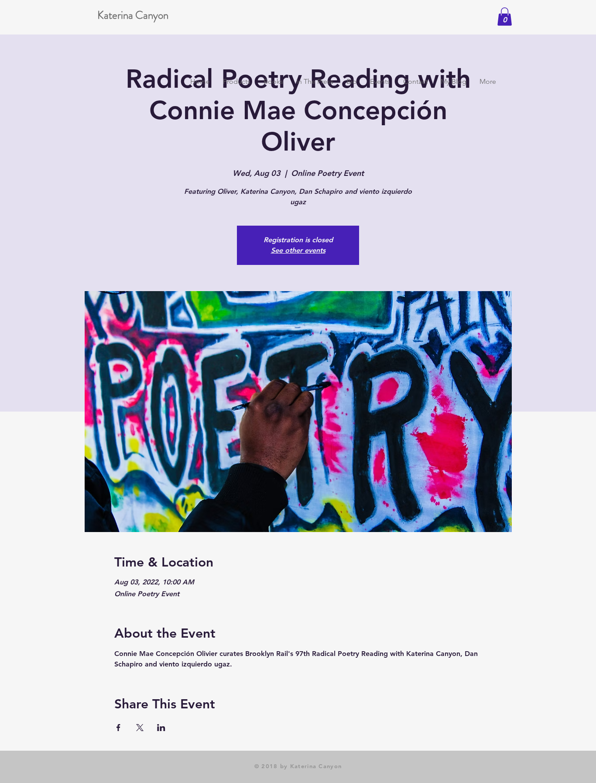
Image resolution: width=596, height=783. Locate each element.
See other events (298, 250)
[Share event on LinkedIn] (161, 727)
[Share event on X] (140, 727)
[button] (504, 16)
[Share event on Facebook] (118, 727)
